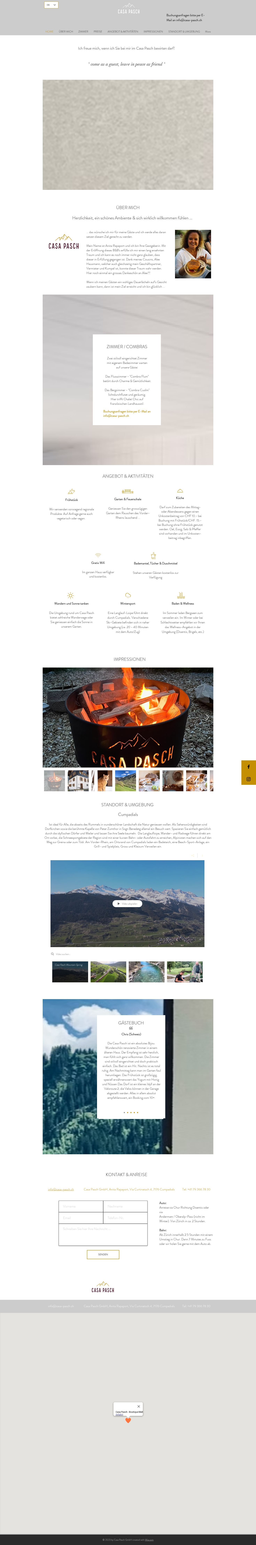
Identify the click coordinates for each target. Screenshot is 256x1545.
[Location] (128, 595)
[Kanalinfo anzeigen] (201, 855)
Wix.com (149, 1540)
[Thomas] (137, 1112)
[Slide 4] (134, 1112)
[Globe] (70, 595)
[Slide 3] (127, 1112)
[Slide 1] (130, 1112)
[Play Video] (70, 971)
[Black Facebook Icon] (248, 766)
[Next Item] (207, 717)
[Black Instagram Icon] (248, 779)
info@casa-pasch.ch (189, 20)
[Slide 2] (124, 1112)
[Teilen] (193, 855)
